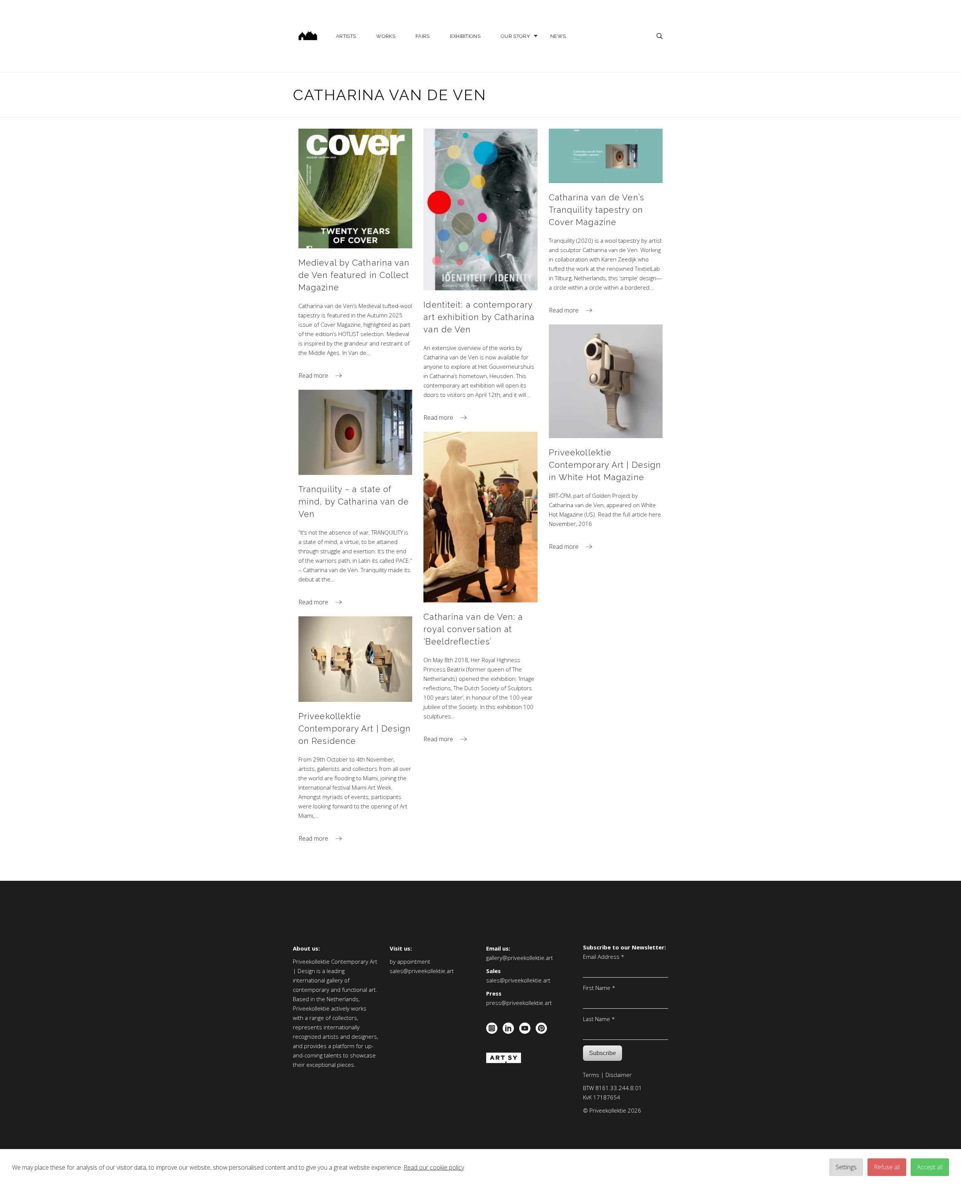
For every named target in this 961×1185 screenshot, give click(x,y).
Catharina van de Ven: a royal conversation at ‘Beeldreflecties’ (473, 629)
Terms (591, 1074)
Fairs (423, 36)
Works (385, 36)
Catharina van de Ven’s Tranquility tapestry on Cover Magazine (596, 209)
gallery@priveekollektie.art (519, 957)
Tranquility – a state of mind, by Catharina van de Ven (353, 501)
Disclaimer (619, 1074)
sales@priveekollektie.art (422, 971)
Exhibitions (465, 36)
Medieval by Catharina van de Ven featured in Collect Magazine (354, 275)
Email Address (603, 956)
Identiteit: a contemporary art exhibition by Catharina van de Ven (479, 317)
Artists (346, 36)
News (558, 36)
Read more (313, 375)
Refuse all (887, 1167)
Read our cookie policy (434, 1167)
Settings (846, 1167)
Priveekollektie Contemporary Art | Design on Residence (354, 728)
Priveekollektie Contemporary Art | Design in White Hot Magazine (605, 465)
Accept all (930, 1167)
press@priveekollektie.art (519, 1002)
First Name (599, 987)
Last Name (599, 1019)
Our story (515, 36)
